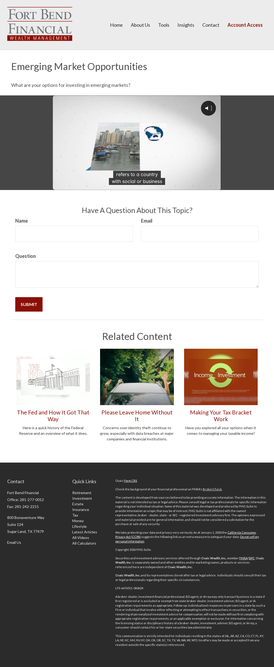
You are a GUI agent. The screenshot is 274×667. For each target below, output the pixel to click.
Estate (77, 504)
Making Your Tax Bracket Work (221, 415)
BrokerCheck (212, 489)
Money (78, 520)
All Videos (80, 537)
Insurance (80, 509)
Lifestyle (79, 526)
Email (147, 221)
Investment (82, 498)
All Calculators (84, 543)
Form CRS (130, 480)
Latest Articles (84, 532)
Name (21, 221)
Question (25, 256)
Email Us (14, 542)
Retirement (82, 492)
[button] (140, 25)
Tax (75, 515)
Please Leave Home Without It (137, 415)
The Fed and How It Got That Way (53, 415)
